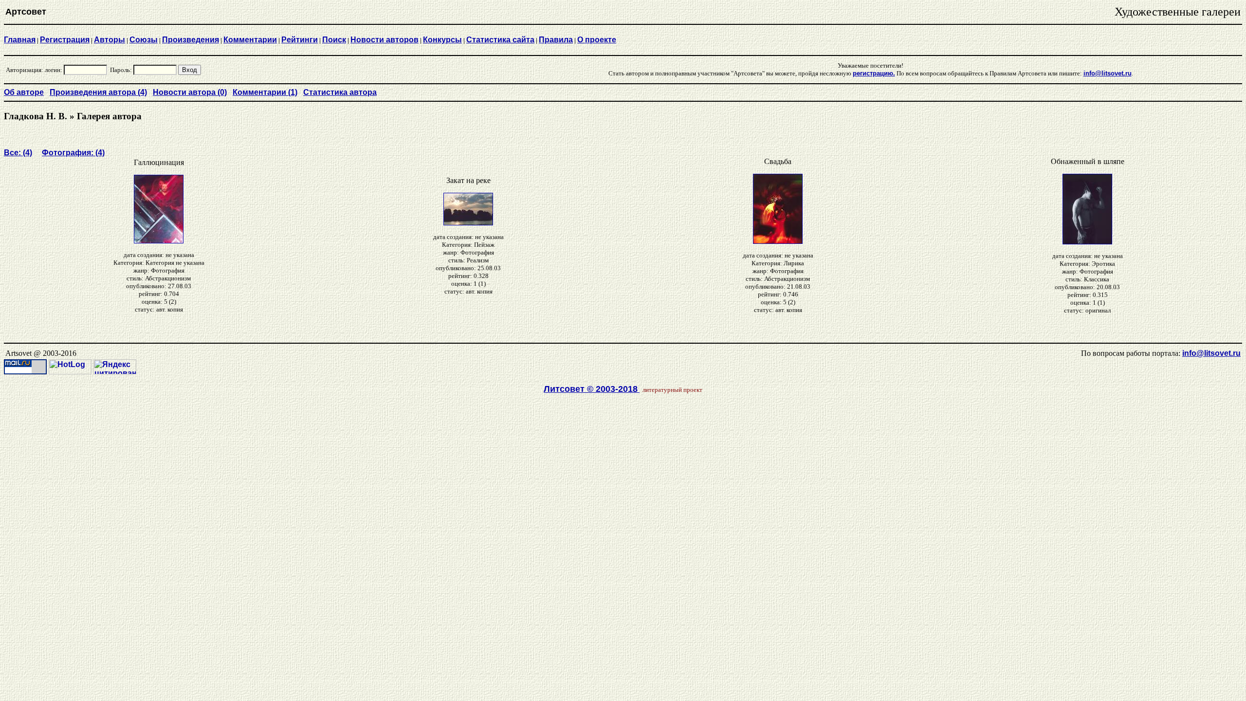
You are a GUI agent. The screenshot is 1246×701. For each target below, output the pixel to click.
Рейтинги (299, 40)
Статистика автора (340, 92)
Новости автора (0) (190, 92)
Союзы (143, 40)
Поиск (334, 40)
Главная (20, 40)
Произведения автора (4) (98, 92)
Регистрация (65, 40)
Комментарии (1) (265, 92)
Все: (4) (18, 152)
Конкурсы (442, 40)
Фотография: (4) (73, 152)
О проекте (596, 40)
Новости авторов (384, 40)
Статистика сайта (500, 40)
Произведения (190, 40)
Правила (556, 40)
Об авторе (24, 92)
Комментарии (250, 40)
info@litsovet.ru (1211, 353)
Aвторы (109, 40)
